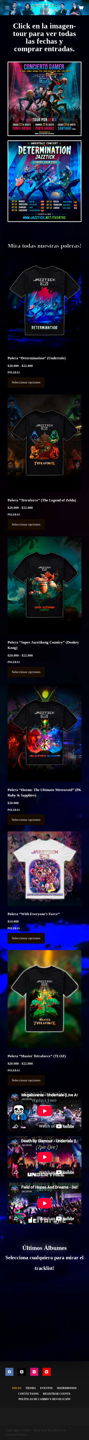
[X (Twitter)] (22, 1372)
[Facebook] (9, 1372)
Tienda (30, 1388)
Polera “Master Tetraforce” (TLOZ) (37, 1056)
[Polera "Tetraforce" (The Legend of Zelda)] (45, 443)
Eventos (46, 1388)
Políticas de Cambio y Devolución (44, 1399)
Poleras (14, 372)
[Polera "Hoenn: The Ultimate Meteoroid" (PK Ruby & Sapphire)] (45, 733)
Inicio (16, 1388)
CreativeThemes (16, 1434)
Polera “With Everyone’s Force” (34, 914)
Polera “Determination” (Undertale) (37, 358)
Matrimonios (67, 1388)
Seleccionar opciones (26, 382)
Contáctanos (28, 1393)
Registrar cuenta (56, 1393)
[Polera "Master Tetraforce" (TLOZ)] (45, 999)
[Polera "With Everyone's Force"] (45, 868)
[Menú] (7, 8)
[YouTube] (47, 1372)
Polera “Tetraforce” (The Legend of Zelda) (42, 500)
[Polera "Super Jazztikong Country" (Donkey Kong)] (45, 585)
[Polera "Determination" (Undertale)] (45, 301)
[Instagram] (34, 1372)
